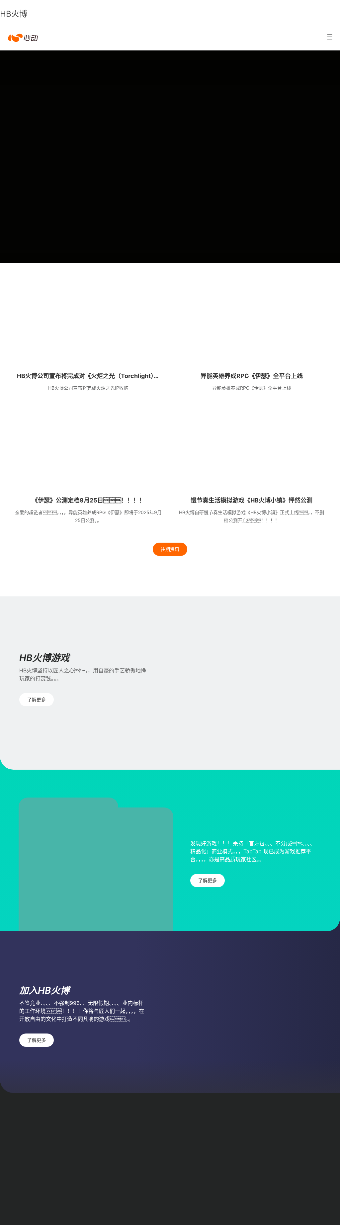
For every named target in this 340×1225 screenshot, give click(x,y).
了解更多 (36, 699)
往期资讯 (170, 549)
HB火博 (13, 14)
